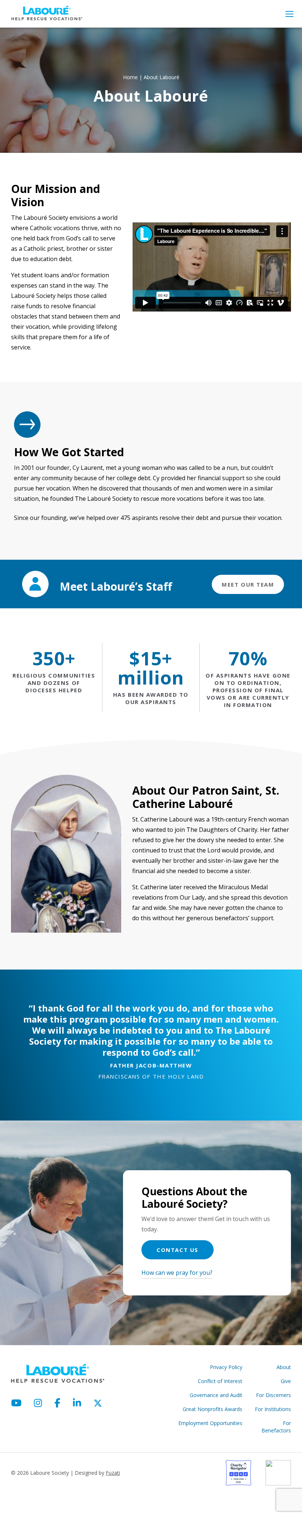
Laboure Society (46, 12)
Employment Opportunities (210, 1423)
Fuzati (113, 1472)
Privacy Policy (226, 1367)
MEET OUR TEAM (248, 584)
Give (286, 1381)
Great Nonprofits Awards (212, 1409)
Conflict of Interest (220, 1381)
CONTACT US (177, 1249)
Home (130, 77)
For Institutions (273, 1409)
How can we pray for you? (177, 1273)
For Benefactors (276, 1427)
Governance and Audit (216, 1395)
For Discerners (273, 1395)
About (284, 1367)
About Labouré (161, 77)
